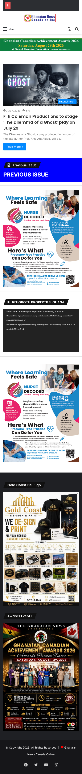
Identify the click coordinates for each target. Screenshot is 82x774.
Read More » (15, 146)
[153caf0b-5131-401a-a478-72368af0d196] (41, 730)
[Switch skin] (69, 29)
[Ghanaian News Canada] (41, 17)
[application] (41, 330)
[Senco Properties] (41, 44)
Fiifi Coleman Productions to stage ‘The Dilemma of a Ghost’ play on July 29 (40, 122)
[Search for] (77, 29)
